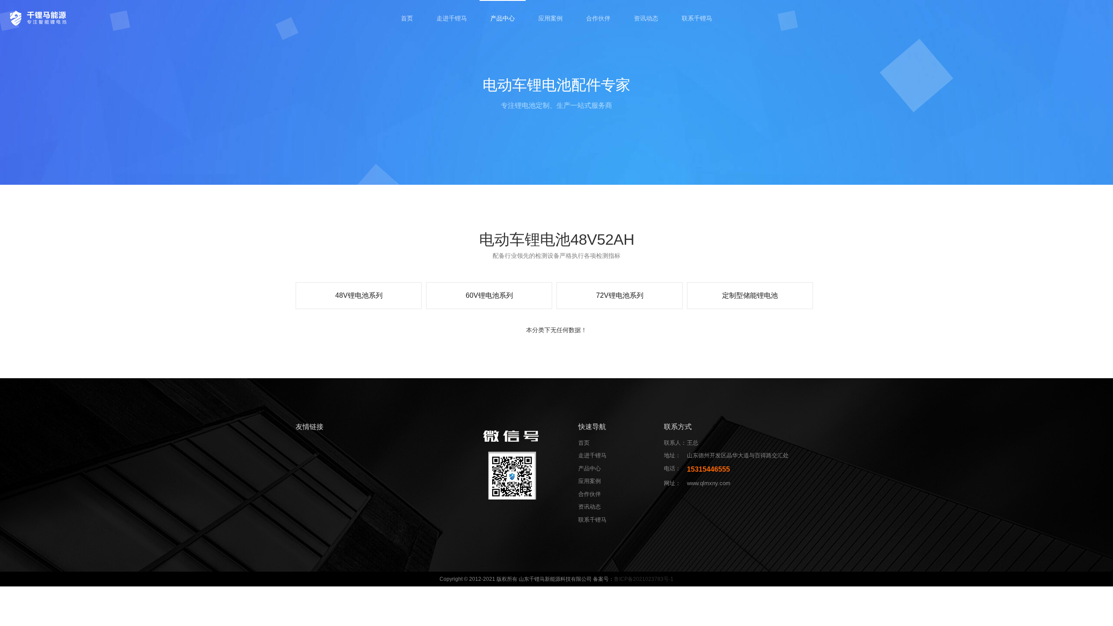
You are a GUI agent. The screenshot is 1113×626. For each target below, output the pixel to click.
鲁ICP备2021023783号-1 (643, 579)
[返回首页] (39, 17)
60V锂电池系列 (489, 295)
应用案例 (550, 18)
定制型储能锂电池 (750, 295)
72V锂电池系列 (619, 295)
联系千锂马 (697, 18)
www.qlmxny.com (708, 483)
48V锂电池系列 (359, 295)
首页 (407, 18)
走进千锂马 (452, 18)
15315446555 (708, 469)
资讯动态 (646, 18)
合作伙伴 (598, 18)
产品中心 (502, 18)
